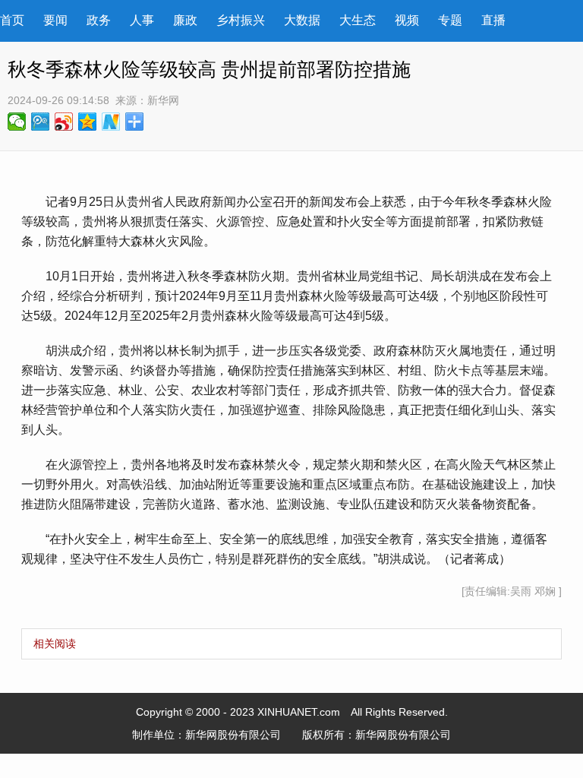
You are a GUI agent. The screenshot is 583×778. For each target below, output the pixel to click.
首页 (12, 20)
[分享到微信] (17, 121)
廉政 (185, 20)
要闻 (55, 20)
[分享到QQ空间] (87, 121)
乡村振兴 (240, 20)
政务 (99, 20)
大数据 (302, 20)
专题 (450, 20)
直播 (493, 20)
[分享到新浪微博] (64, 121)
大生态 (357, 20)
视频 (407, 20)
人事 (142, 20)
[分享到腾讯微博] (40, 121)
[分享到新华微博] (111, 121)
